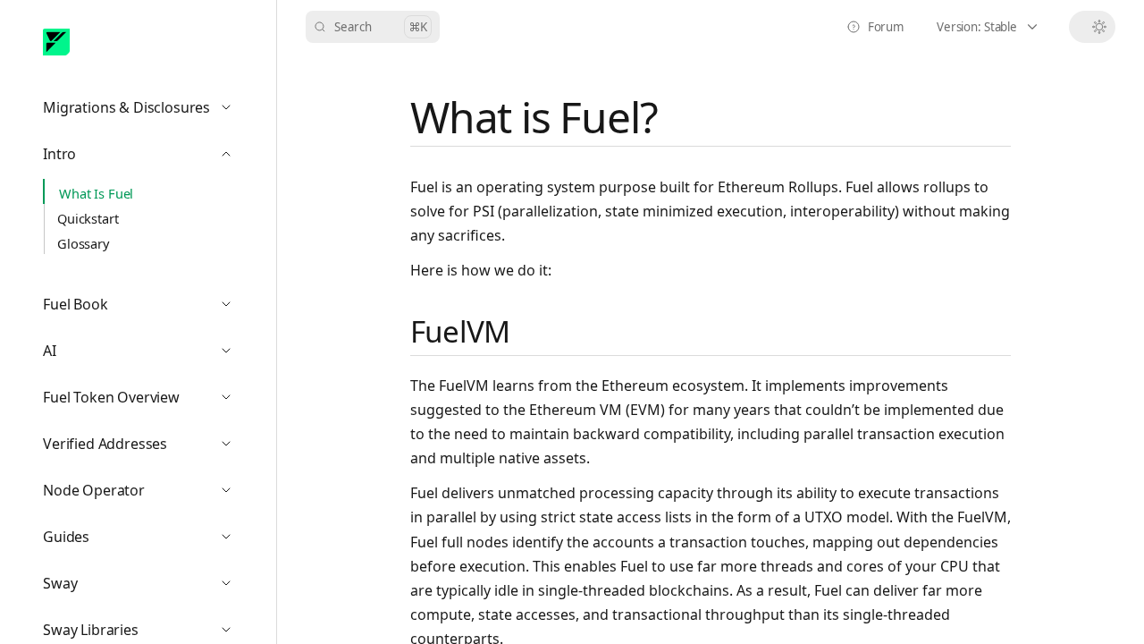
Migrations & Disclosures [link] (145, 111)
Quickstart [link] (88, 218)
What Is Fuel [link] (96, 193)
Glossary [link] (83, 243)
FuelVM (459, 331)
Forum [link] (880, 31)
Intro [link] (145, 158)
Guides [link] (145, 541)
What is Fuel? (533, 117)
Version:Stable (997, 31)
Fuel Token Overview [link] (145, 401)
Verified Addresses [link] (145, 448)
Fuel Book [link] (145, 308)
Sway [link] (145, 587)
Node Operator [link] (145, 494)
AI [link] (145, 355)
